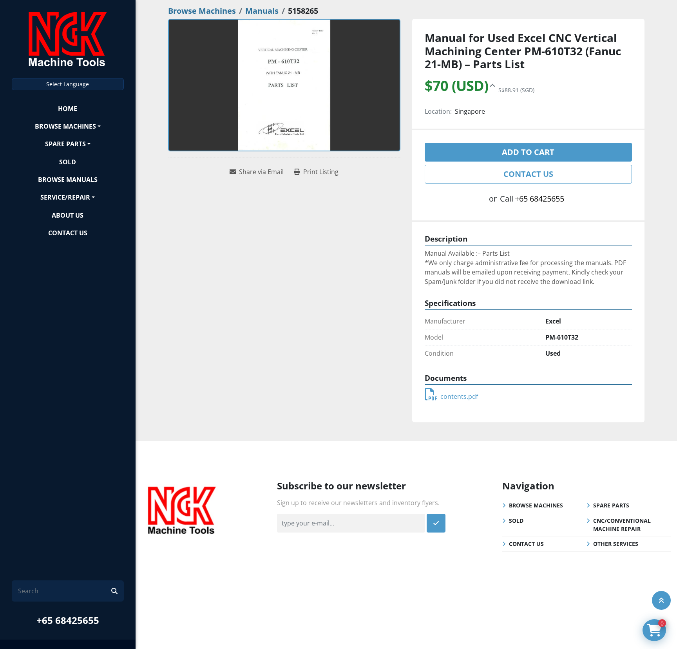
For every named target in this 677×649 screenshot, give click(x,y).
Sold (67, 162)
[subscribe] (436, 523)
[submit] (114, 591)
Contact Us (67, 233)
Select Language (67, 84)
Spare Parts (65, 144)
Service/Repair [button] (65, 197)
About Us (67, 215)
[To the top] (661, 600)
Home (67, 108)
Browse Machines (65, 126)
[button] (68, 126)
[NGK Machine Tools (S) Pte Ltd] (182, 509)
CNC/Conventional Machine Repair (622, 525)
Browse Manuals (68, 179)
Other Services (615, 543)
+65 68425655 (67, 620)
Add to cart (528, 152)
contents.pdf (459, 396)
